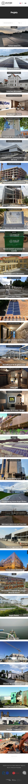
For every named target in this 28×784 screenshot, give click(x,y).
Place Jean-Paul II (14, 296)
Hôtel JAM (14, 387)
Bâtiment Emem (14, 752)
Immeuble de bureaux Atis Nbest (14, 205)
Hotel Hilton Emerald (14, 570)
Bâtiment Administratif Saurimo (14, 524)
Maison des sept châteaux (14, 228)
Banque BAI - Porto (14, 114)
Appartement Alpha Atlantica (14, 182)
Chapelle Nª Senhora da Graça (14, 137)
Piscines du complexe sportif (14, 684)
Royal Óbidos (14, 615)
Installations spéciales (14, 72)
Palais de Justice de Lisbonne (14, 706)
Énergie (14, 27)
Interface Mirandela (14, 91)
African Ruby (14, 638)
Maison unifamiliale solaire (14, 319)
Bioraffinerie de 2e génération (14, 365)
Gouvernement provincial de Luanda (14, 250)
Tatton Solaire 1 (14, 69)
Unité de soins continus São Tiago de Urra (14, 159)
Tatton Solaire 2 (14, 46)
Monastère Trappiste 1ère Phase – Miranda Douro (14, 592)
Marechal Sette (14, 661)
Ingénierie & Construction (14, 95)
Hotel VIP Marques (14, 479)
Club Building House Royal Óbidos (14, 501)
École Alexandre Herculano (14, 274)
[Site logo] (6, 3)
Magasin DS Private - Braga (14, 410)
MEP (14, 574)
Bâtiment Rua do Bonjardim (14, 433)
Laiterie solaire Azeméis (14, 456)
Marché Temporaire (14, 729)
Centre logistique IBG (14, 547)
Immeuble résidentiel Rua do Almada (14, 341)
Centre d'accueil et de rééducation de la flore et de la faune (14, 774)
